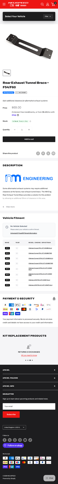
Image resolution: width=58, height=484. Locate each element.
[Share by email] (53, 153)
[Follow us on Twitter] (10, 440)
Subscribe (11, 414)
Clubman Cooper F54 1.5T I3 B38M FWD (40, 253)
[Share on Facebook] (38, 153)
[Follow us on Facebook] (4, 440)
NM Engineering (8, 92)
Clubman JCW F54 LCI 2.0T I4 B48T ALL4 (40, 285)
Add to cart (29, 139)
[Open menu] (4, 4)
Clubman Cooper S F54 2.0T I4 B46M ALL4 (41, 258)
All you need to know (29, 355)
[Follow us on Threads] (15, 440)
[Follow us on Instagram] (20, 440)
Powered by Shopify (9, 478)
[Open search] (42, 4)
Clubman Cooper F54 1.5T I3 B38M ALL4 (40, 248)
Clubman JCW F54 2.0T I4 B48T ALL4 (39, 280)
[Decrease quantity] (15, 130)
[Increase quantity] (29, 130)
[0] (53, 4)
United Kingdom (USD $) (12, 427)
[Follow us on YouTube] (25, 440)
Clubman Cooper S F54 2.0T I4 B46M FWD (41, 263)
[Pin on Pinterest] (43, 153)
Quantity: (6, 130)
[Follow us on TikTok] (30, 440)
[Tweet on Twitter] (48, 153)
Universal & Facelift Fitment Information (23, 233)
